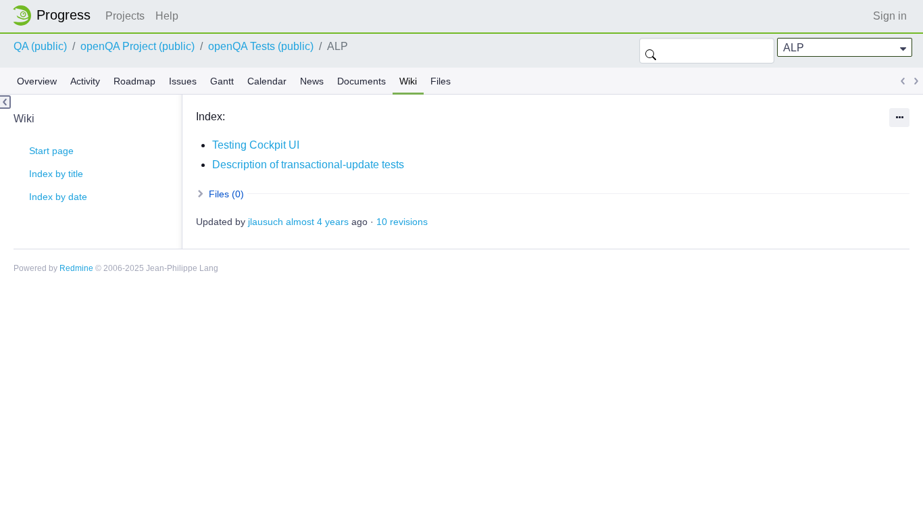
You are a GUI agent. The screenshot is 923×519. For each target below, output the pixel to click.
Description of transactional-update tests (308, 164)
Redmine (76, 268)
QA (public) (40, 46)
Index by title (56, 173)
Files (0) (225, 194)
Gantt (222, 81)
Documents (361, 81)
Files (440, 81)
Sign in (890, 16)
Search (650, 50)
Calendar (266, 81)
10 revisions (402, 221)
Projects (125, 16)
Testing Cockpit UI (255, 145)
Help (166, 16)
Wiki (408, 81)
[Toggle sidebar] (5, 102)
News (312, 81)
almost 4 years (317, 221)
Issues (183, 81)
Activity (85, 81)
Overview (37, 81)
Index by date (58, 196)
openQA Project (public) (137, 46)
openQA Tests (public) (261, 46)
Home (55, 15)
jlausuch (265, 221)
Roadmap (134, 81)
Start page (51, 150)
